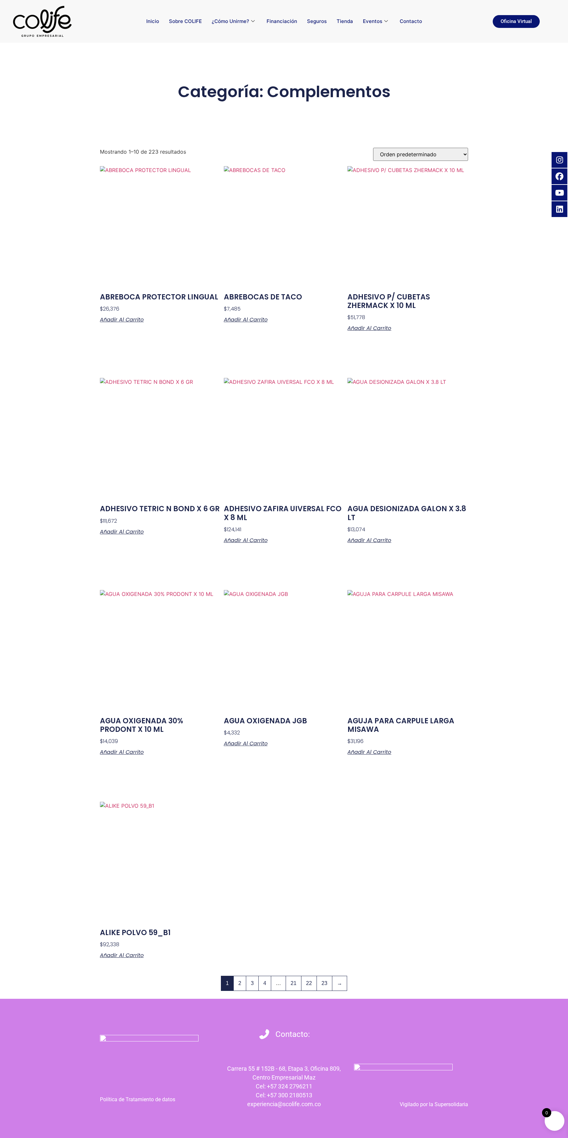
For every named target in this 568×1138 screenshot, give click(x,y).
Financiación (282, 21)
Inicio (152, 21)
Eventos (372, 21)
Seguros (317, 21)
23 (324, 983)
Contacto (411, 21)
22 (309, 983)
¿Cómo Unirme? (230, 21)
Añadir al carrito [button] (122, 319)
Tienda (345, 21)
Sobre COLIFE (185, 21)
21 (293, 983)
